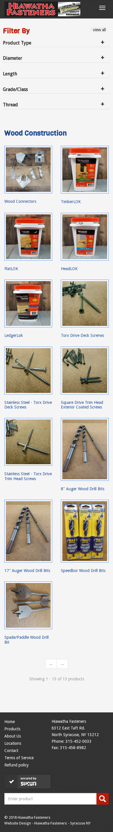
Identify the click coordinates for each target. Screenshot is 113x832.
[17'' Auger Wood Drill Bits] (28, 531)
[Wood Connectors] (28, 170)
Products (12, 729)
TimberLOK (71, 201)
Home (9, 721)
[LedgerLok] (28, 303)
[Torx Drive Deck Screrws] (85, 303)
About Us (12, 736)
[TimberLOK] (85, 170)
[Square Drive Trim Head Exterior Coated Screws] (85, 370)
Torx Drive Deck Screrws (82, 335)
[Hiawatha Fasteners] (42, 9)
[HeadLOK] (85, 237)
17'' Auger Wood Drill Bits (27, 570)
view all (99, 29)
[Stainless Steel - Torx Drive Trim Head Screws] (28, 442)
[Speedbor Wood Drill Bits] (85, 531)
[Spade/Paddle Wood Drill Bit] (28, 605)
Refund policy (16, 765)
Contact (11, 750)
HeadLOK (69, 268)
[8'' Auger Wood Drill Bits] (85, 449)
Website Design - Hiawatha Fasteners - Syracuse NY (47, 823)
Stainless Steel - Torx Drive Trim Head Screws (28, 476)
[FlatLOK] (28, 237)
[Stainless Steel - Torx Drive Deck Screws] (28, 370)
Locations (12, 743)
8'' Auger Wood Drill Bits (82, 488)
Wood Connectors (20, 201)
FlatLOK (11, 268)
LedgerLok (13, 335)
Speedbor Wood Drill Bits (83, 570)
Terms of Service (19, 757)
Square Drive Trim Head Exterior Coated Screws (82, 404)
